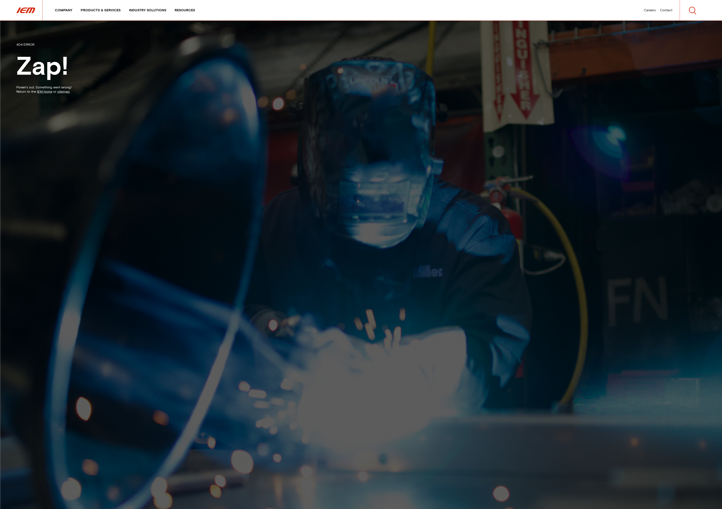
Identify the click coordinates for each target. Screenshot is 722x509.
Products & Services (101, 10)
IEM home (44, 92)
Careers (650, 10)
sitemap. (63, 92)
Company (63, 10)
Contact (666, 10)
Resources (185, 10)
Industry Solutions (147, 10)
